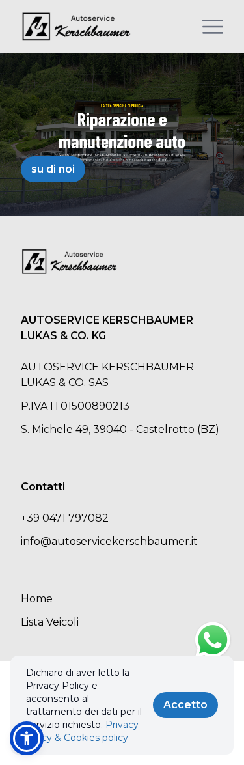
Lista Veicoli (50, 622)
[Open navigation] (212, 26)
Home (37, 598)
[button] (26, 738)
